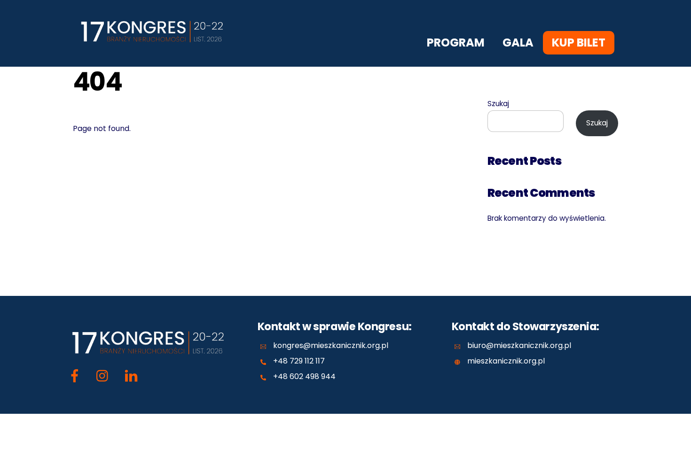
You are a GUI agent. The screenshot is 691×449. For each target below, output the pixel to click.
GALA (518, 42)
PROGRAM (456, 42)
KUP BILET (578, 42)
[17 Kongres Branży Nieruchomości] (155, 48)
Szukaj (498, 103)
